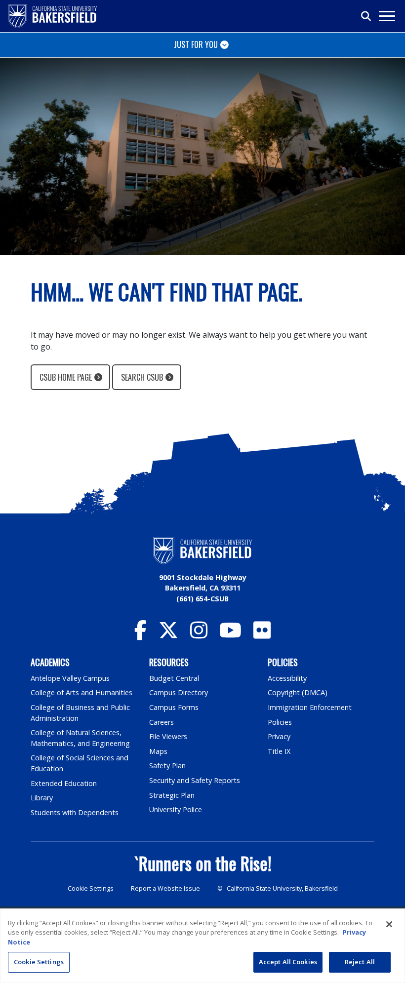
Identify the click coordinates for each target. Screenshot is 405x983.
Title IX (279, 751)
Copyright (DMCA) (297, 692)
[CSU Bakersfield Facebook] (140, 634)
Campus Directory (178, 692)
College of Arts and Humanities (81, 692)
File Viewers (168, 736)
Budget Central (174, 678)
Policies (280, 722)
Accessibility (287, 678)
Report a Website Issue (165, 888)
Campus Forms (174, 707)
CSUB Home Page (66, 377)
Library (42, 797)
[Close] (389, 924)
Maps (158, 751)
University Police (175, 809)
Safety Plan (167, 765)
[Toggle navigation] (386, 16)
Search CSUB (142, 377)
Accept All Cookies (288, 961)
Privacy (279, 736)
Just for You (196, 44)
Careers (161, 722)
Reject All (360, 961)
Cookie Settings (91, 888)
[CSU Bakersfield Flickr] (262, 634)
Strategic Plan (172, 795)
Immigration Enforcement (310, 707)
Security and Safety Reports (194, 780)
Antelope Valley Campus (70, 678)
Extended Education (64, 783)
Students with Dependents (75, 812)
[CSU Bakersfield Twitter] (168, 634)
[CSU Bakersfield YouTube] (230, 634)
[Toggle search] (366, 16)
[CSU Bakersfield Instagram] (198, 634)
